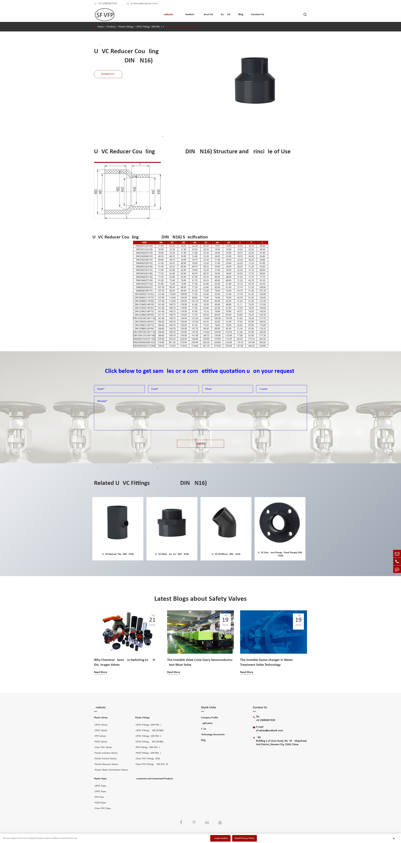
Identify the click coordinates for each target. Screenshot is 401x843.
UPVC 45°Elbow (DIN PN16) (226, 554)
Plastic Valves (101, 717)
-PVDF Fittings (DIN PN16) (148, 753)
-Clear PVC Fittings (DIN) (147, 758)
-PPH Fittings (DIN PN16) (147, 747)
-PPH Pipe (99, 797)
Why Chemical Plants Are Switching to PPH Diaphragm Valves (124, 662)
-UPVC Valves (100, 725)
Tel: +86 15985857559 (267, 718)
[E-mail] (397, 553)
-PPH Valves (100, 736)
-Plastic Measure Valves (106, 764)
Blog (240, 14)
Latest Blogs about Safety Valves (200, 599)
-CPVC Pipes (100, 791)
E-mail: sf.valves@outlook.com (269, 728)
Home (101, 27)
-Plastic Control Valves (105, 758)
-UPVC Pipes (100, 786)
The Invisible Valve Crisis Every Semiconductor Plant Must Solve (200, 662)
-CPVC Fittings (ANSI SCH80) (149, 742)
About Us (207, 14)
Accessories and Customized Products (154, 778)
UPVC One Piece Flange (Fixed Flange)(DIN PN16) (280, 554)
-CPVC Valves (100, 730)
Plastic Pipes (100, 778)
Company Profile (209, 717)
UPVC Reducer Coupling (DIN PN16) (183, 27)
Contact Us (257, 14)
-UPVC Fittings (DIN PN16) (148, 725)
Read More (100, 672)
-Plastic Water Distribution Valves (111, 770)
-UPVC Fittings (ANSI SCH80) (149, 730)
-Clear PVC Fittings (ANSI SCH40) (151, 764)
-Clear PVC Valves (103, 747)
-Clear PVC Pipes (102, 808)
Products (167, 14)
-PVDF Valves (100, 742)
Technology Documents (213, 734)
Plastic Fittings (126, 27)
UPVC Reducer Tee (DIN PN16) (118, 554)
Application (187, 14)
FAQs (203, 729)
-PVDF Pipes (100, 803)
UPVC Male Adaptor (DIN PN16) (172, 554)
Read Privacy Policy (244, 838)
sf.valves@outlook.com (141, 3)
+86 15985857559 (105, 3)
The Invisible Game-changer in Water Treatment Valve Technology (266, 662)
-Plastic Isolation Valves (106, 753)
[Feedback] (397, 569)
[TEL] (397, 561)
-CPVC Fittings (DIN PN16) (148, 736)
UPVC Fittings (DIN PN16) (149, 27)
